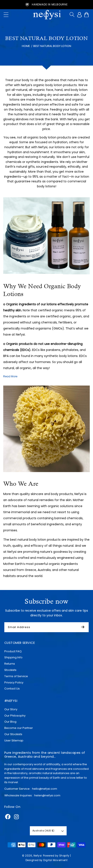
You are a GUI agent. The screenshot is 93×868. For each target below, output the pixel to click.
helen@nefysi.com (47, 795)
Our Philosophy (15, 715)
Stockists (10, 670)
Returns (9, 663)
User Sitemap (13, 740)
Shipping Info (13, 657)
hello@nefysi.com (44, 789)
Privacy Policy (13, 682)
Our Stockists (13, 734)
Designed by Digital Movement (47, 860)
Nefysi (38, 855)
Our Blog (10, 721)
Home (26, 46)
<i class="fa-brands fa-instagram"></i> (16, 817)
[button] (6, 15)
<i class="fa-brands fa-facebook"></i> (8, 817)
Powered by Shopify (56, 855)
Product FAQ (13, 651)
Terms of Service (16, 676)
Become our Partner (18, 728)
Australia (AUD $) (43, 830)
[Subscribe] (84, 627)
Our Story (10, 709)
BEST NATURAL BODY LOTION (52, 46)
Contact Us (12, 688)
